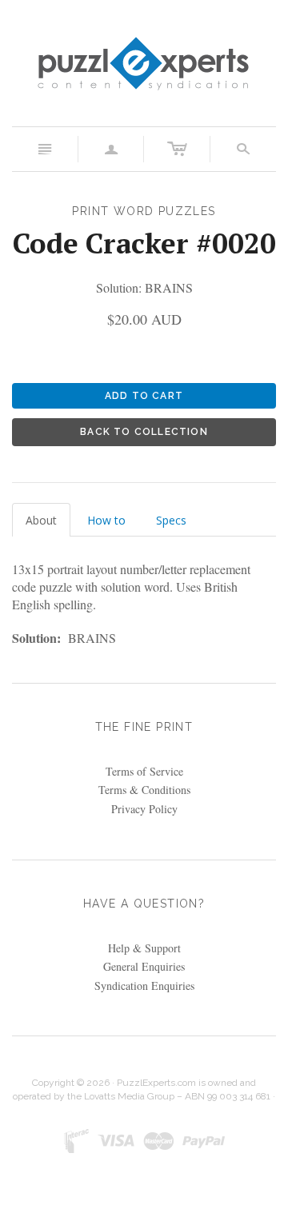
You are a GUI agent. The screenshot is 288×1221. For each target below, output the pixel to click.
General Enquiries (144, 966)
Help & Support (144, 948)
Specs (171, 520)
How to (106, 520)
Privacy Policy (144, 808)
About (41, 520)
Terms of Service (144, 771)
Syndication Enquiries (144, 985)
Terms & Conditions (144, 789)
